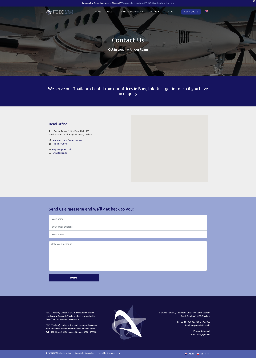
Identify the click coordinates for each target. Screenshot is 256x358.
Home (98, 12)
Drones (153, 12)
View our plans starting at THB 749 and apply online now (147, 3)
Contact (170, 12)
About (110, 12)
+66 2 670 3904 (59, 144)
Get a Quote (191, 12)
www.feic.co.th (60, 153)
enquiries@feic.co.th (61, 149)
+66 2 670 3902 (60, 140)
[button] (169, 147)
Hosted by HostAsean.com (109, 353)
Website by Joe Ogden (84, 353)
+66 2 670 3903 (76, 140)
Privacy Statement (201, 331)
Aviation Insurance (130, 12)
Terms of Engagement (199, 334)
